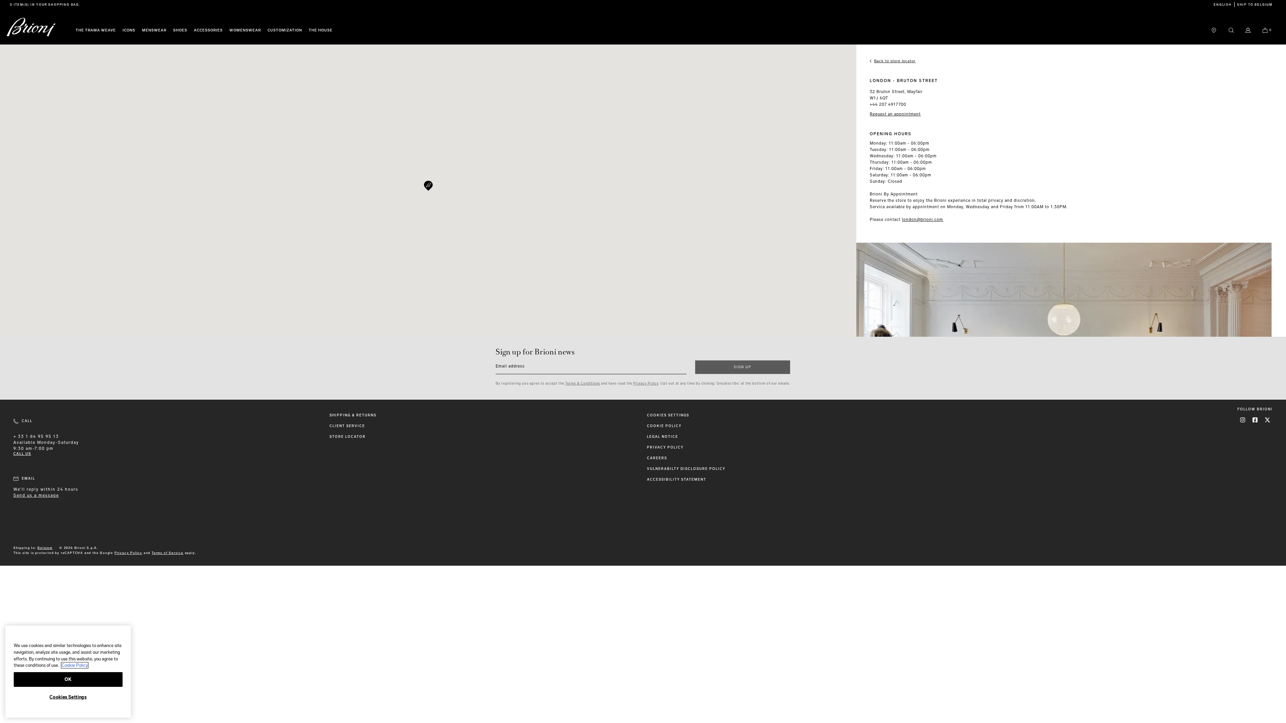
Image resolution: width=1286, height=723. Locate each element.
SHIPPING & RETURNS (353, 415)
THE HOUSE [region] (321, 30)
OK (68, 679)
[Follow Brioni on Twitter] (1267, 420)
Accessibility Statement (676, 480)
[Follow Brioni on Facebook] (1255, 420)
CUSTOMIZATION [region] (285, 30)
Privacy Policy (645, 384)
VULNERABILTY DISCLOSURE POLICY (686, 469)
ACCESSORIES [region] (208, 30)
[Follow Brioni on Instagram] (1242, 420)
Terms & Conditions (582, 384)
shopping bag (63, 4)
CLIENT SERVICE (347, 426)
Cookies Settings (668, 415)
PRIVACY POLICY (665, 448)
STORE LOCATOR (348, 437)
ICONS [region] (129, 30)
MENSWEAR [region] (154, 30)
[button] (428, 186)
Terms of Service (168, 553)
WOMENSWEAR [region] (245, 30)
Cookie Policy (664, 426)
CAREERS (657, 458)
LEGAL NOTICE (662, 437)
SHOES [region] (180, 30)
